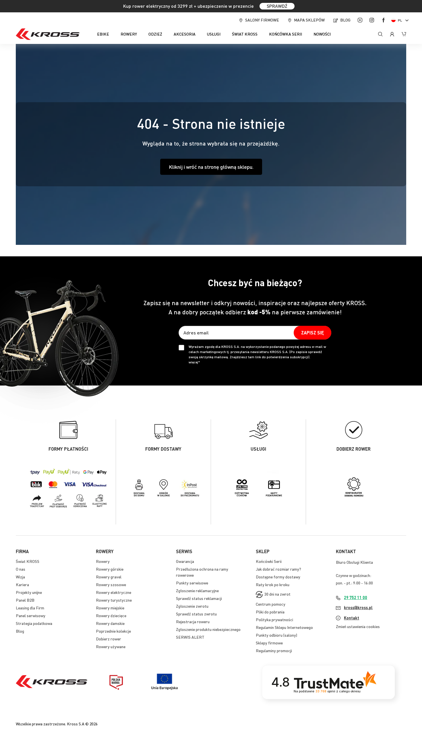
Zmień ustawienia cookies (358, 626)
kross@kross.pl (358, 607)
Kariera (22, 584)
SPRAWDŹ (277, 6)
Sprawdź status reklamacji (199, 598)
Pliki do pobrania (270, 611)
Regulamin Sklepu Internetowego (284, 627)
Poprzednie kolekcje (113, 631)
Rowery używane (110, 646)
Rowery (103, 561)
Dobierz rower (108, 638)
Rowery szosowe (111, 584)
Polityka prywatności (274, 619)
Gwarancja (185, 561)
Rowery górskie (109, 569)
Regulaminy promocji (274, 650)
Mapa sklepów (309, 19)
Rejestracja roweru (193, 621)
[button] (401, 20)
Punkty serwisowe (192, 582)
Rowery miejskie (110, 607)
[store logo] (48, 34)
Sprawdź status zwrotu (196, 613)
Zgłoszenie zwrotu (192, 606)
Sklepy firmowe (269, 642)
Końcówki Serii (269, 561)
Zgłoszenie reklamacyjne (197, 590)
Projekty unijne (29, 592)
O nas (20, 569)
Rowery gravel (108, 576)
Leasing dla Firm (30, 607)
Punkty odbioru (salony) (276, 635)
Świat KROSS (27, 561)
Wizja (20, 576)
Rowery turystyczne (114, 600)
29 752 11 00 (355, 597)
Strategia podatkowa (34, 623)
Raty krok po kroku (272, 584)
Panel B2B (25, 600)
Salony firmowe (262, 19)
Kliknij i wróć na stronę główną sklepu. (211, 166)
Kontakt (351, 617)
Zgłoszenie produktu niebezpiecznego (208, 629)
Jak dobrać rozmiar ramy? (278, 569)
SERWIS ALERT (190, 637)
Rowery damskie (110, 623)
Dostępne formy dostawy (278, 576)
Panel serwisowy (30, 615)
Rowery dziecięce (111, 615)
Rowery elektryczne (113, 592)
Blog (345, 19)
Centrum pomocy (270, 604)
